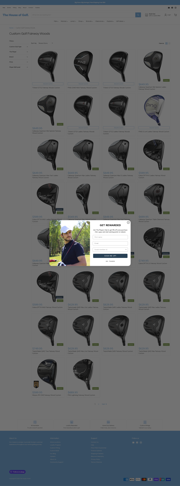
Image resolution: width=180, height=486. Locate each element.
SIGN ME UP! (110, 256)
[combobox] (109, 250)
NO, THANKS (110, 261)
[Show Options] (126, 250)
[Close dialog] (128, 222)
